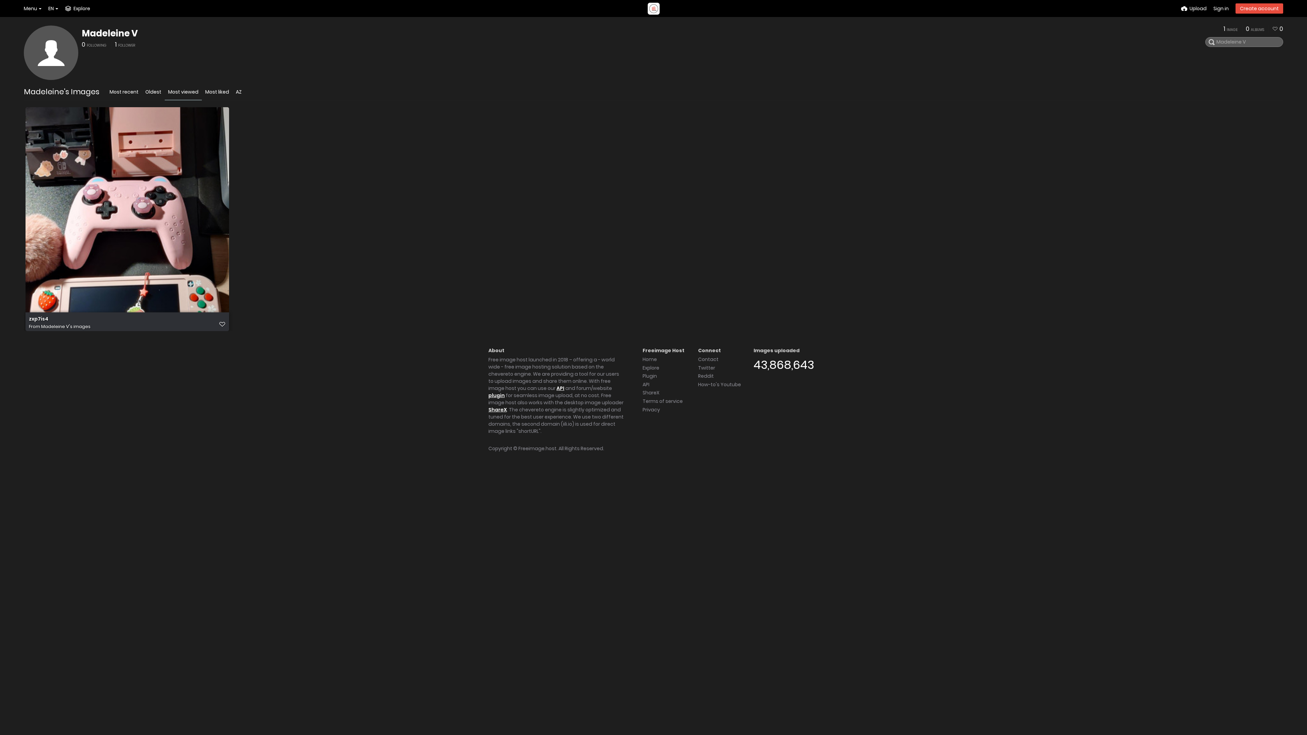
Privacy (651, 409)
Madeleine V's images (66, 326)
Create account (1259, 8)
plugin (496, 395)
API (560, 388)
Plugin (650, 376)
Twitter (706, 367)
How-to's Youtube (719, 384)
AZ (239, 91)
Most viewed (183, 91)
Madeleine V (110, 33)
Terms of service (663, 401)
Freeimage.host (537, 448)
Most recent (124, 91)
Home (650, 359)
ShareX (497, 409)
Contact (708, 359)
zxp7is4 (38, 319)
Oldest (153, 91)
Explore (651, 367)
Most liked (217, 91)
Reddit (706, 376)
